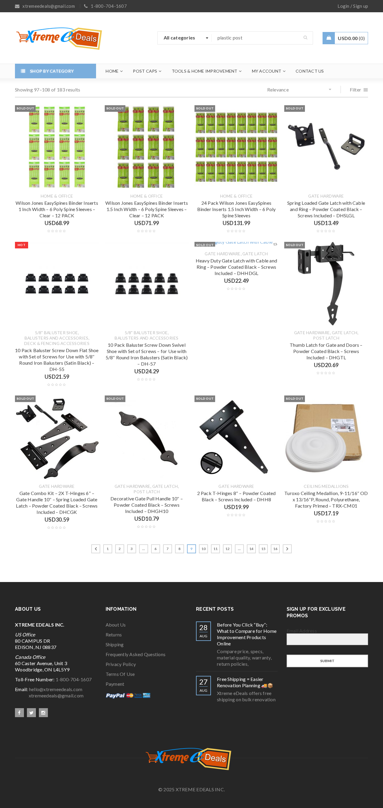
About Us (116, 624)
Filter (355, 89)
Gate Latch (255, 253)
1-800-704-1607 (74, 679)
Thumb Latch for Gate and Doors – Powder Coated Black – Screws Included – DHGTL (326, 351)
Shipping (115, 644)
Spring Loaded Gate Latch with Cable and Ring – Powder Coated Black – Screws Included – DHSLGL (326, 209)
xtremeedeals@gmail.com (49, 695)
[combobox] (185, 38)
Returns (114, 634)
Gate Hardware (326, 196)
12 (227, 548)
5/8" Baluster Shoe (56, 332)
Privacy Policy (121, 664)
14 (251, 548)
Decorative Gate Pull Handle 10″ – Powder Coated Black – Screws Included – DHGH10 (146, 505)
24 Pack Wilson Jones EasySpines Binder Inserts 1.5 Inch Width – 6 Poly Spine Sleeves (236, 209)
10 (203, 548)
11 (215, 548)
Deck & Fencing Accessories (56, 343)
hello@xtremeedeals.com (56, 689)
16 (275, 548)
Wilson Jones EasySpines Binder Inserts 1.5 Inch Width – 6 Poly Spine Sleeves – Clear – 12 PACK (146, 209)
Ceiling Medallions (326, 486)
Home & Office (57, 196)
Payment (115, 684)
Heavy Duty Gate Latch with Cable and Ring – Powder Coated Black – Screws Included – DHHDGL (236, 267)
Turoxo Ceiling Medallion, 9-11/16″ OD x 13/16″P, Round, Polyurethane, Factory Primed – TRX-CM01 (326, 499)
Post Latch (326, 338)
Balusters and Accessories (56, 338)
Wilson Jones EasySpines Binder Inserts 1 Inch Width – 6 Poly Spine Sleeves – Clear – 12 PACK (57, 209)
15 (263, 548)
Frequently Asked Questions (136, 654)
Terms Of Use (120, 674)
